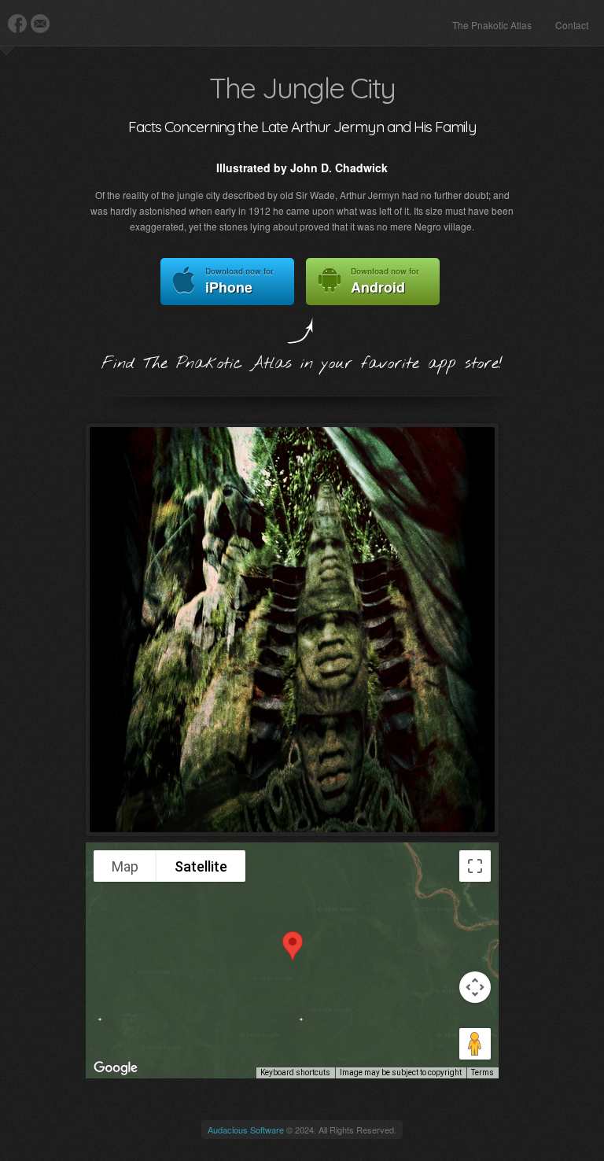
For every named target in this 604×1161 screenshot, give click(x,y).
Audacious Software (246, 1129)
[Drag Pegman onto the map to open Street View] (475, 1044)
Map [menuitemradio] (125, 866)
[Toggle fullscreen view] (475, 866)
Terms (482, 1072)
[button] (292, 946)
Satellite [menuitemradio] (201, 866)
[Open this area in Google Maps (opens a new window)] (116, 1068)
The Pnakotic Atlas (492, 24)
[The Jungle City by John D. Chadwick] (292, 629)
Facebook (17, 23)
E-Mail (40, 23)
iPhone (239, 281)
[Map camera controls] (475, 987)
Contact (571, 24)
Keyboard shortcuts (295, 1072)
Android (385, 281)
